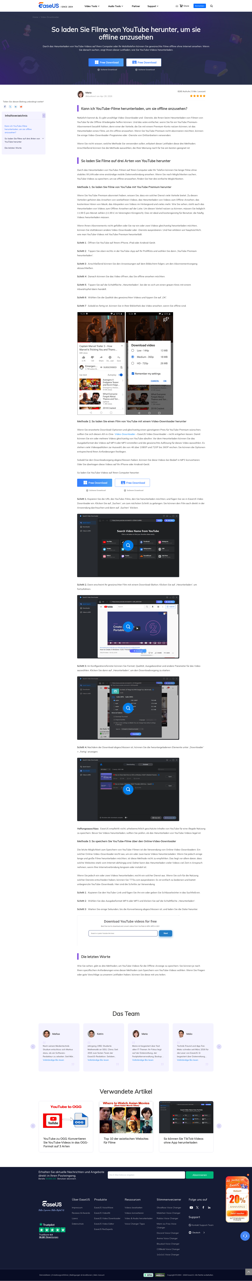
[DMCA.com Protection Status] (160, 1275)
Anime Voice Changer (167, 1238)
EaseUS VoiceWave (103, 1207)
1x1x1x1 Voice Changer (168, 1254)
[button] (219, 1046)
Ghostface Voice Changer (169, 1207)
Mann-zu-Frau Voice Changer (166, 1225)
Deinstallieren (44, 1275)
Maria (88, 92)
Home (35, 17)
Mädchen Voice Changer (168, 1213)
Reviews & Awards (81, 1213)
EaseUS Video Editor (104, 1223)
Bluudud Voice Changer (168, 1243)
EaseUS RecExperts (103, 1229)
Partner (136, 6)
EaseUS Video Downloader (107, 1218)
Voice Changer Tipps (135, 1223)
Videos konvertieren (134, 1213)
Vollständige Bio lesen (53, 1060)
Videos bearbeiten (133, 1207)
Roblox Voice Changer (167, 1218)
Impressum (77, 1207)
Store (186, 5)
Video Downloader (50, 17)
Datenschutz (78, 1223)
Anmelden (199, 6)
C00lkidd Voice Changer (168, 1249)
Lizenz (75, 1218)
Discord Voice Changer (168, 1233)
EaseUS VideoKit (102, 1213)
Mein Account (99, 1275)
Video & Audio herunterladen (139, 1218)
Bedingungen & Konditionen (81, 1275)
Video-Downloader (125, 434)
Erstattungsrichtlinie (60, 1275)
